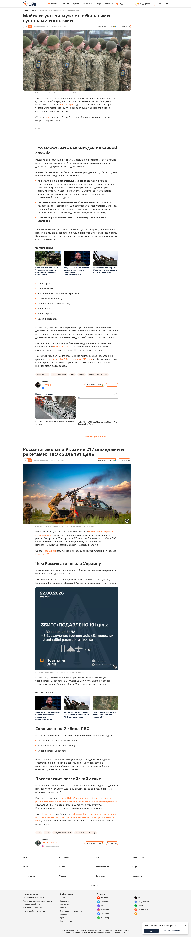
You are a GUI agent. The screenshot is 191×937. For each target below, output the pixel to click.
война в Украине (59, 374)
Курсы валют (65, 917)
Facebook (105, 913)
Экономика (87, 4)
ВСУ (38, 833)
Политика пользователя (33, 897)
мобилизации (66, 104)
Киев (25, 866)
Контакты (64, 904)
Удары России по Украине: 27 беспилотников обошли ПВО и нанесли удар (105, 269)
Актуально (64, 857)
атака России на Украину (85, 833)
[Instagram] (43, 846)
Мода (134, 866)
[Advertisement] (75, 135)
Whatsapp (105, 917)
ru (160, 4)
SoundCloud (143, 909)
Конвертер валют (67, 921)
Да (151, 930)
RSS (139, 913)
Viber (103, 905)
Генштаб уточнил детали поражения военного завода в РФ (104, 714)
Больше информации (171, 931)
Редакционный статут (32, 904)
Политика (100, 876)
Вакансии (64, 901)
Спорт (98, 4)
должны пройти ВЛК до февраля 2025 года (69, 359)
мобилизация (42, 374)
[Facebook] (43, 388)
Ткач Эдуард (47, 384)
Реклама (64, 907)
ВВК (72, 374)
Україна (54, 4)
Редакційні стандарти (32, 907)
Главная (25, 10)
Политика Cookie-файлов (34, 911)
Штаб (34, 10)
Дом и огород (138, 857)
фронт (81, 374)
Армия (76, 4)
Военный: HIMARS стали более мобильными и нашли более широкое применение (46, 271)
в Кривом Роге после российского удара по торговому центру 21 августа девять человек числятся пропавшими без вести (75, 817)
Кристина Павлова (50, 842)
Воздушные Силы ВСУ (62, 833)
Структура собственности (71, 911)
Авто (25, 857)
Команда (64, 914)
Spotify (141, 905)
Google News (143, 902)
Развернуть (95, 885)
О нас (62, 897)
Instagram (105, 909)
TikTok (140, 898)
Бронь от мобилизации (98, 374)
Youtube (104, 898)
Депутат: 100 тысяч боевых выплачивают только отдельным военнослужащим (76, 271)
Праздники (137, 876)
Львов (62, 866)
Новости (65, 4)
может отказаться (62, 346)
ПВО (47, 833)
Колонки (109, 4)
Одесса (62, 876)
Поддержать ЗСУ (147, 4)
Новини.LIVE (42, 554)
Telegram (105, 902)
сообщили (50, 550)
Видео (122, 4)
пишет (48, 117)
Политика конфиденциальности (37, 901)
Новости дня (29, 876)
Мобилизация (102, 866)
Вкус (98, 857)
